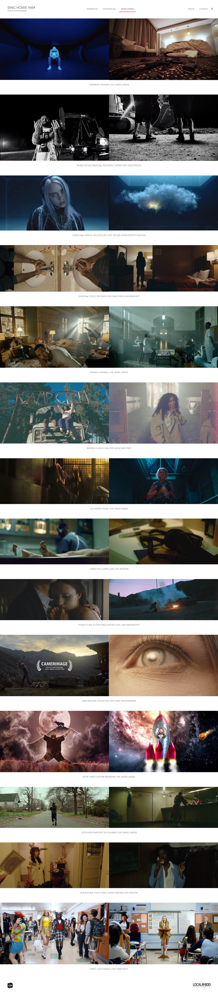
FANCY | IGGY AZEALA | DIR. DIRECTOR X (109, 969)
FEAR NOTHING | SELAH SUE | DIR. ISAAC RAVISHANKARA (109, 701)
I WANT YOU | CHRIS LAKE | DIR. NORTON (109, 569)
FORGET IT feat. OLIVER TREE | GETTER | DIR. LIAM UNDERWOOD (109, 625)
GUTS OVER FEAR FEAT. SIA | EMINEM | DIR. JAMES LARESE (109, 832)
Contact (203, 9)
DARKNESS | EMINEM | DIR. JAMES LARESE (109, 85)
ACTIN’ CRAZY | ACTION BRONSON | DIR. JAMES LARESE (109, 777)
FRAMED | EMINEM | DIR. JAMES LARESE (109, 372)
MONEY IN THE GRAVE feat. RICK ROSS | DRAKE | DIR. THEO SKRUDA (109, 165)
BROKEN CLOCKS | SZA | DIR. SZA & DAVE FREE (109, 448)
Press (191, 9)
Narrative (92, 9)
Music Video (127, 9)
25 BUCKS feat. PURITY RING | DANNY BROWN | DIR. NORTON (109, 893)
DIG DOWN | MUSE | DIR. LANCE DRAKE (109, 509)
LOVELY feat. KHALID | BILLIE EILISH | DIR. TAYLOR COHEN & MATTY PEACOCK (109, 235)
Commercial (109, 9)
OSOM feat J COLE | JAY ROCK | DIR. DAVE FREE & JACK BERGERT (109, 296)
